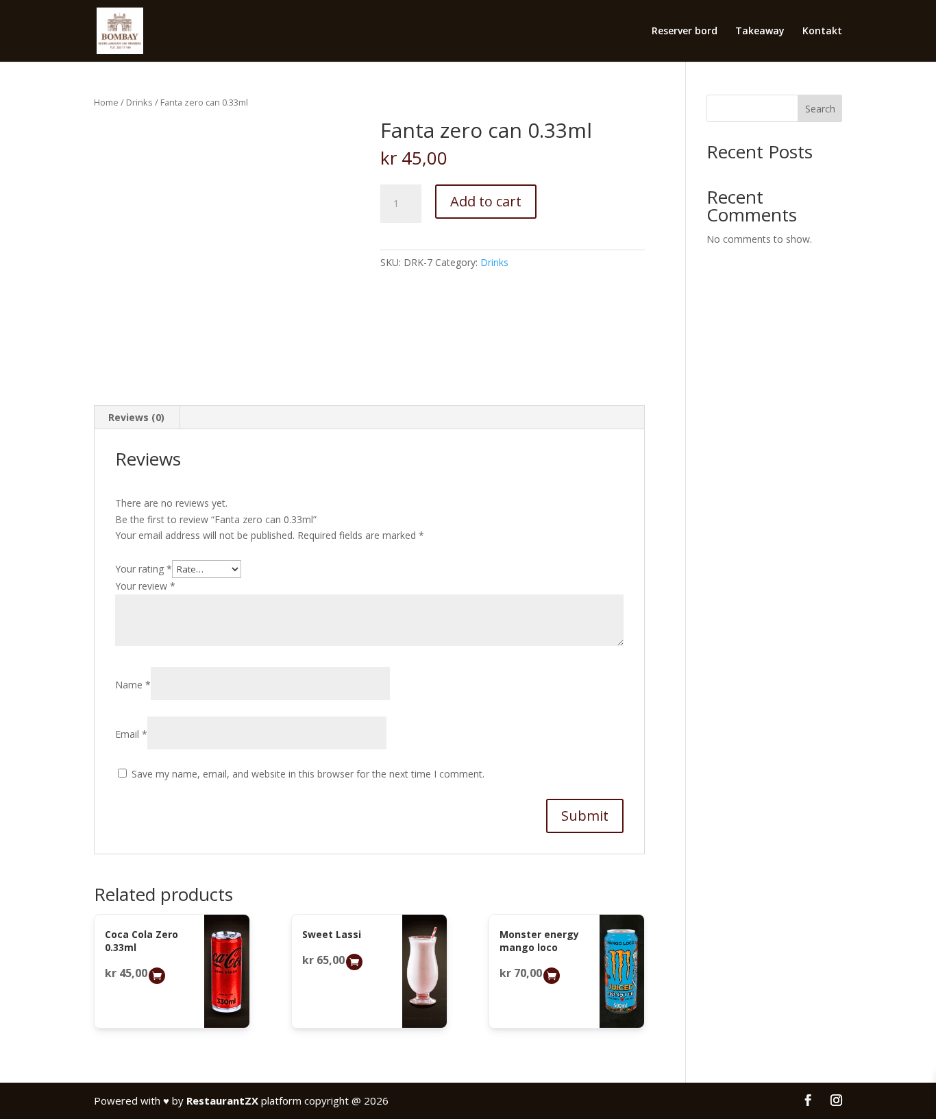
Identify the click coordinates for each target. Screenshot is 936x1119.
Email (131, 734)
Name (133, 684)
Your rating (143, 568)
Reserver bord (684, 31)
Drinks (139, 102)
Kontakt (822, 31)
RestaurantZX (222, 1100)
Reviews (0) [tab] (136, 417)
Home (106, 102)
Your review (145, 585)
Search (820, 108)
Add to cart (485, 201)
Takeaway (760, 31)
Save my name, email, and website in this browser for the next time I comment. (308, 773)
